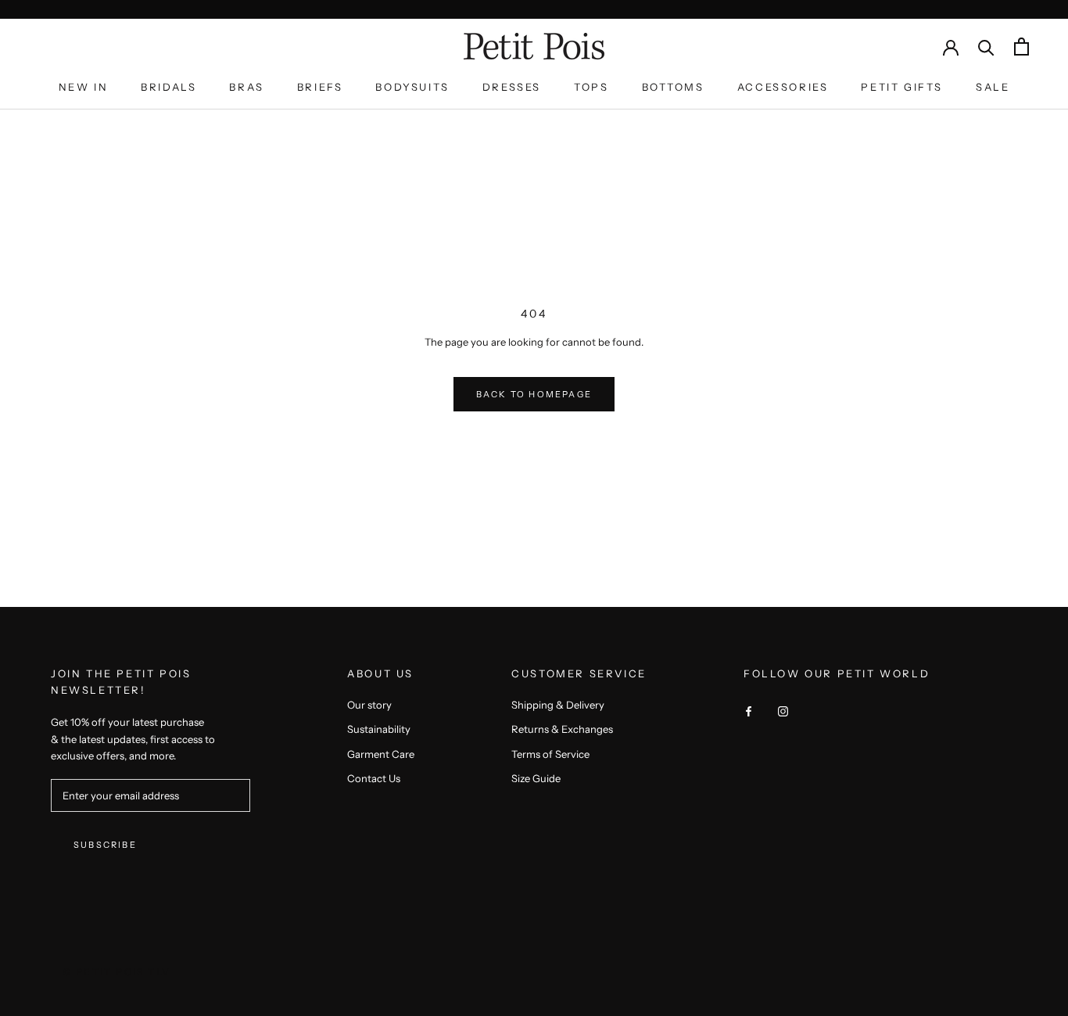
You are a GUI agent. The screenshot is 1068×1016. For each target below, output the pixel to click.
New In (84, 87)
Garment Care (380, 754)
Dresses (511, 87)
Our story (369, 704)
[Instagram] (783, 710)
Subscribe (105, 844)
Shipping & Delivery (557, 704)
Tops (591, 87)
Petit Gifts (902, 87)
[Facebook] (749, 710)
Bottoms (673, 87)
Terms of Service (550, 754)
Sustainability (378, 729)
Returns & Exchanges (562, 729)
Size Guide (536, 778)
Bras (246, 87)
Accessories (783, 87)
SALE (992, 87)
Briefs (320, 87)
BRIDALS (168, 87)
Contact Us (373, 778)
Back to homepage (534, 394)
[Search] (986, 46)
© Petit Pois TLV (116, 972)
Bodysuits (412, 87)
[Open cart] (1021, 47)
